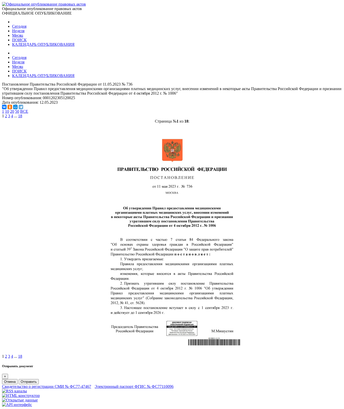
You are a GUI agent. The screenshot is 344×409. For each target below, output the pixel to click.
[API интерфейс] (17, 404)
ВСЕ (24, 111)
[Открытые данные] (20, 400)
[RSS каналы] (14, 391)
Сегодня (19, 26)
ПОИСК (19, 40)
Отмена (10, 382)
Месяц (17, 35)
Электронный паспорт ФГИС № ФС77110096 (134, 386)
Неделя (18, 31)
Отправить (29, 382)
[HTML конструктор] (21, 395)
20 (12, 111)
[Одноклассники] (10, 107)
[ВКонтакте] (4, 107)
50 (17, 111)
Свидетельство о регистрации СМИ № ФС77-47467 (46, 386)
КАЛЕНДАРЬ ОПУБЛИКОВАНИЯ (43, 44)
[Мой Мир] (15, 107)
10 (7, 111)
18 (20, 116)
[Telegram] (21, 107)
